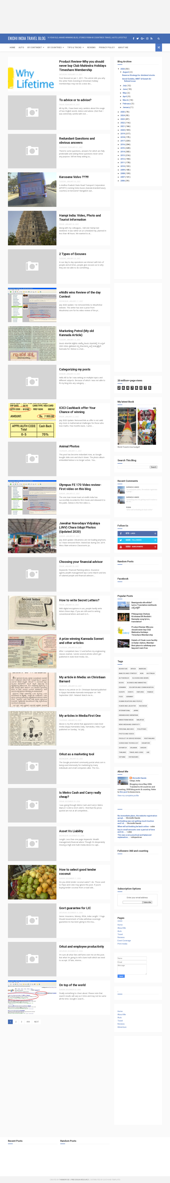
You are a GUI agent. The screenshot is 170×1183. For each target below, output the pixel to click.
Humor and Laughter (127, 706)
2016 (122, 144)
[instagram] (147, 38)
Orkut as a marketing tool (76, 754)
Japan (135, 710)
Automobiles (124, 678)
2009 (122, 170)
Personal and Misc (126, 729)
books (121, 683)
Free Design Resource (80, 1179)
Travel (120, 934)
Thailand (122, 752)
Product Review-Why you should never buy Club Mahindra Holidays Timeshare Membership (82, 66)
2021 (122, 126)
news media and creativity (129, 724)
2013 (122, 155)
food (121, 697)
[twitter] (137, 38)
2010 (122, 166)
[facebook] (133, 38)
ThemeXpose (64, 1179)
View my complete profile (128, 796)
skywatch (123, 748)
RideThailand (149, 738)
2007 (122, 177)
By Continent (34, 47)
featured (140, 692)
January (126, 107)
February (127, 104)
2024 (122, 115)
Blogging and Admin (140, 678)
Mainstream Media (126, 720)
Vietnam (122, 757)
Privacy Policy (107, 47)
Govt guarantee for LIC (75, 908)
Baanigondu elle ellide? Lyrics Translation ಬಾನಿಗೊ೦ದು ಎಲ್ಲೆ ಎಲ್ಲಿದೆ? (144, 605)
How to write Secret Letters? (79, 600)
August (126, 72)
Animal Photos (69, 446)
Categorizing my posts (74, 369)
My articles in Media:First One (80, 716)
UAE (147, 752)
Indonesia (143, 706)
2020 (122, 130)
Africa (133, 669)
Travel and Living (136, 752)
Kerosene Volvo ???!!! (74, 177)
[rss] (151, 38)
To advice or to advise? (75, 100)
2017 (122, 141)
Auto (21, 47)
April (125, 96)
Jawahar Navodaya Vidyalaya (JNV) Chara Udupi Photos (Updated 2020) (79, 527)
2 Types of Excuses (72, 254)
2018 (122, 137)
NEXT (36, 1022)
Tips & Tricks (74, 47)
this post (124, 792)
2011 (122, 162)
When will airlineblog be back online (133, 826)
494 (28, 1022)
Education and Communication (141, 687)
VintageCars (133, 757)
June (125, 89)
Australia (150, 673)
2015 (122, 148)
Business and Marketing (136, 683)
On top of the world (72, 985)
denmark (122, 687)
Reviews (91, 47)
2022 (122, 123)
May (125, 93)
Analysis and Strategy (128, 673)
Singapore (146, 743)
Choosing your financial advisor (81, 562)
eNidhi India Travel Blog (27, 38)
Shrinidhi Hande (132, 487)
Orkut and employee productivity (81, 946)
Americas (142, 669)
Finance (150, 692)
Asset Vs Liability (71, 831)
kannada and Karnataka (128, 715)
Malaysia (140, 720)
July (125, 86)
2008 (122, 173)
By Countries (55, 47)
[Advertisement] (16, 16)
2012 (122, 159)
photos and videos (126, 734)
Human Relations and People (130, 701)
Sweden (143, 748)
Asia (141, 673)
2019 (122, 134)
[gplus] (142, 38)
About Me (123, 47)
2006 (122, 181)
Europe (122, 692)
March (126, 100)
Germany (129, 697)
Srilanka (133, 748)
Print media (122, 944)
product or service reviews (130, 738)
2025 (122, 112)
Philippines (141, 729)
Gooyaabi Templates (111, 1179)
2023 (122, 119)
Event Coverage (124, 941)
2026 (122, 69)
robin (128, 507)
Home (12, 47)
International (124, 710)
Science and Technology (128, 743)
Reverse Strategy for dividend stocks (138, 75)
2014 (122, 152)
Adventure (123, 669)
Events (130, 692)
